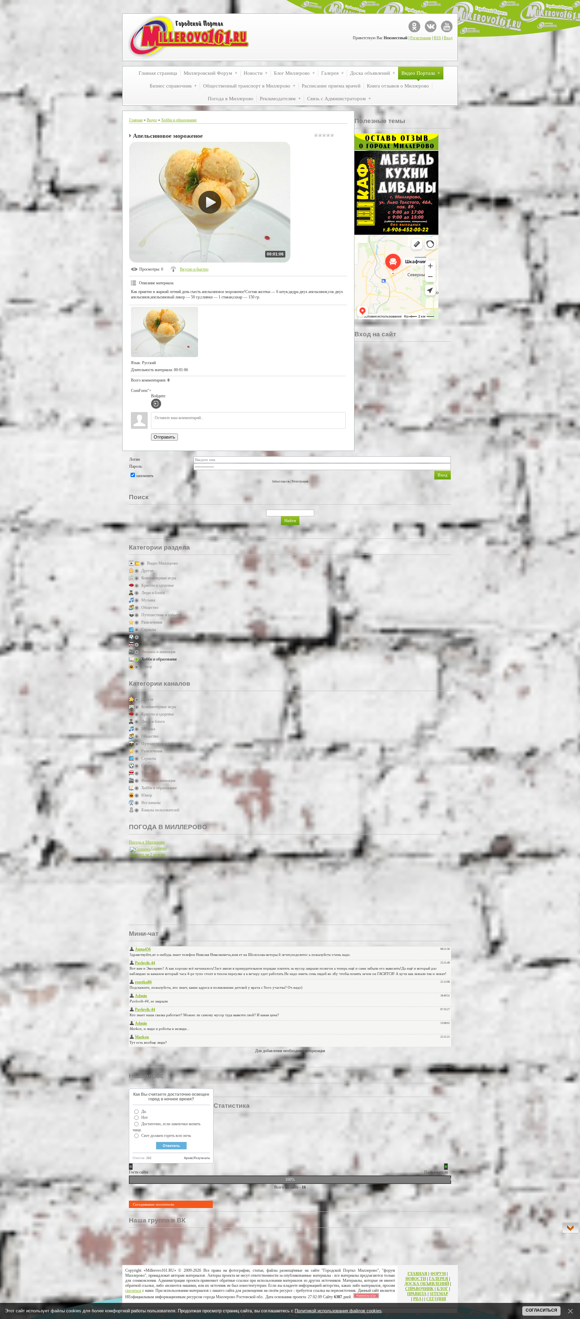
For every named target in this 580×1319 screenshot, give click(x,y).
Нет (144, 1117)
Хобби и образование (179, 120)
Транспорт (150, 644)
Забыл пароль (281, 481)
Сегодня (436, 1299)
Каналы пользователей (160, 810)
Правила (417, 1294)
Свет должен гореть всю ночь (166, 1135)
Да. (144, 1111)
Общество (149, 607)
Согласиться (541, 1310)
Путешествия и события (161, 615)
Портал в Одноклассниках (414, 26)
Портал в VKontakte (430, 26)
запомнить (144, 475)
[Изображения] (164, 332)
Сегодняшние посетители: (154, 1204)
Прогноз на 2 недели (147, 854)
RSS (437, 38)
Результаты (202, 1158)
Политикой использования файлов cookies (338, 1310)
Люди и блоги (152, 592)
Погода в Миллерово (147, 842)
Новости (415, 1278)
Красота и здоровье (157, 585)
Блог (442, 1288)
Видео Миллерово (162, 563)
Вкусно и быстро (194, 269)
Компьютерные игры (158, 578)
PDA (417, 1299)
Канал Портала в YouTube (446, 26)
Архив (188, 1158)
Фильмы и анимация (158, 651)
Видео (152, 120)
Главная (136, 120)
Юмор (146, 666)
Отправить (164, 437)
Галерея (438, 1278)
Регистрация (420, 38)
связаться (133, 1290)
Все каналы (150, 802)
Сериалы (148, 629)
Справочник (419, 1288)
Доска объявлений (426, 1283)
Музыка (148, 600)
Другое (147, 570)
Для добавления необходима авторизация (290, 1050)
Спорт (146, 637)
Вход (448, 38)
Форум (438, 1273)
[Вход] (156, 404)
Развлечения (151, 622)
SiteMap (439, 1294)
